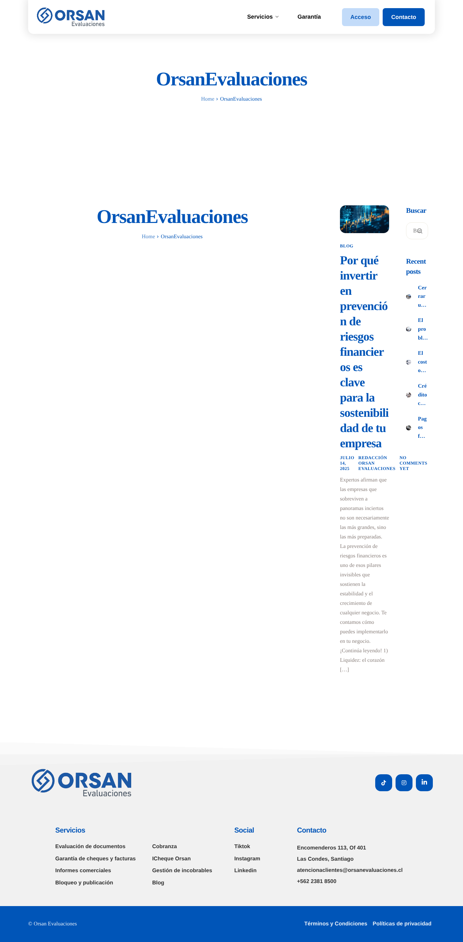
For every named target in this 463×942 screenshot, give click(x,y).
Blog (347, 245)
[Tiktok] (383, 782)
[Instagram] (404, 782)
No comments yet (413, 463)
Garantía (309, 17)
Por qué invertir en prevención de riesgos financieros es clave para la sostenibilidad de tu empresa (364, 351)
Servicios (260, 17)
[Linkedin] (424, 782)
